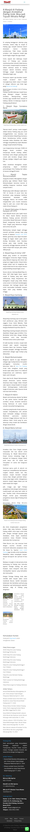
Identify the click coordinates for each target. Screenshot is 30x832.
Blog (11, 818)
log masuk (13, 638)
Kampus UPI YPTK (21, 234)
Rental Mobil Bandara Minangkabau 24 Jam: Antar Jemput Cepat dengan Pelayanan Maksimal (14, 694)
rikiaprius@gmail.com (14, 807)
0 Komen (10, 21)
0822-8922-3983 (14, 810)
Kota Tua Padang (21, 366)
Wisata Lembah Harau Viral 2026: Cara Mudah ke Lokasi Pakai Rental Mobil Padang (14, 701)
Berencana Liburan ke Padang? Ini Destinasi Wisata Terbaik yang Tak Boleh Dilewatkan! (8, 603)
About (15, 818)
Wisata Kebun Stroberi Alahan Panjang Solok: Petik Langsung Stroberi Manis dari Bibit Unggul (14, 708)
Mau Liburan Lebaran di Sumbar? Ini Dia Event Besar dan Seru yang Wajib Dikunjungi (15, 730)
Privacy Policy (18, 821)
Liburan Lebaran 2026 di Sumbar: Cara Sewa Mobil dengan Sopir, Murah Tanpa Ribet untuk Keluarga (14, 722)
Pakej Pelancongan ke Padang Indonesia (15, 685)
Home (6, 818)
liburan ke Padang (11, 86)
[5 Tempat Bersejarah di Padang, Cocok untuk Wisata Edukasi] (8, 614)
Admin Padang (9, 19)
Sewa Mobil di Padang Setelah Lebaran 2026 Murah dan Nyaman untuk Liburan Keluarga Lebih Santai (15, 715)
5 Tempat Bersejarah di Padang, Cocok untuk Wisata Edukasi (8, 621)
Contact (21, 818)
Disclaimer (9, 821)
